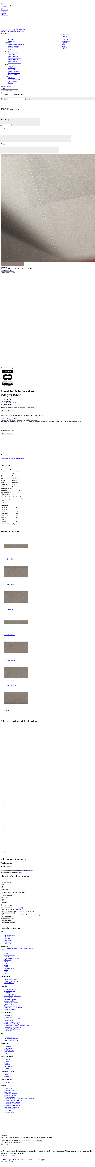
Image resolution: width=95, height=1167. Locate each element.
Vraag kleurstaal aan (7, 1161)
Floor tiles (65, 36)
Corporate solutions (14, 73)
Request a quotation (11, 418)
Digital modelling (13, 59)
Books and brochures (14, 58)
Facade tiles (11, 41)
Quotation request (13, 61)
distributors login (6, 86)
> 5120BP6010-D (9, 635)
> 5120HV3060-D (9, 660)
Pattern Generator (13, 56)
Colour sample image (17, 458)
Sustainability (12, 68)
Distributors (11, 78)
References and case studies (16, 44)
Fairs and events (13, 48)
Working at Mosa (13, 74)
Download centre (13, 53)
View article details (6, 916)
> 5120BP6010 (8, 559)
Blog (9, 49)
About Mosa (11, 66)
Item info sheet (5, 458)
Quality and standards (14, 71)
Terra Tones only (8, 895)
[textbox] (9, 90)
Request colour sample (7, 29)
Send (20, 907)
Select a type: (5, 901)
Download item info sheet (8, 922)
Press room (11, 69)
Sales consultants (13, 81)
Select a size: (4, 897)
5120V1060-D (22, 421)
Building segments (13, 46)
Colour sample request (14, 63)
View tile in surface (6, 433)
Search (28, 99)
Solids (10, 270)
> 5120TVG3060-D (10, 685)
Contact (10, 83)
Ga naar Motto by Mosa (8, 1155)
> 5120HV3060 (9, 609)
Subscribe (39, 1140)
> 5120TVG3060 (9, 584)
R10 (2, 120)
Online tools (11, 54)
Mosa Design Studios (14, 79)
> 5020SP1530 (8, 711)
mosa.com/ (18, 909)
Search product (66, 34)
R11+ (6, 120)
